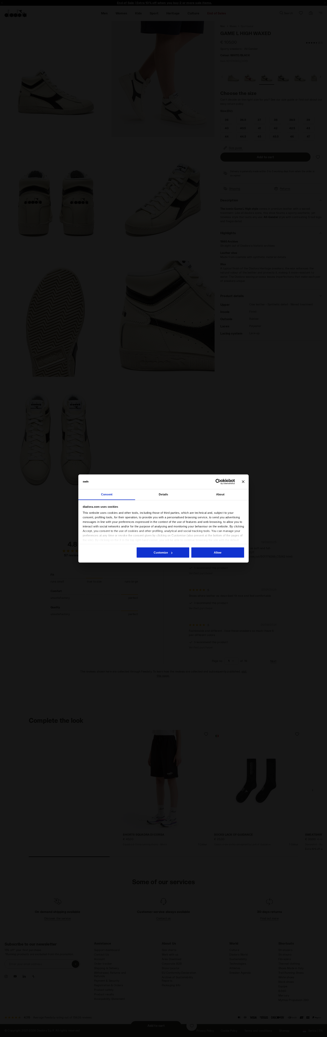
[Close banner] (243, 481)
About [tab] (220, 494)
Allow (217, 552)
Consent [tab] (106, 494)
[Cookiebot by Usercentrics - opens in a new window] (218, 482)
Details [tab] (163, 494)
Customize (161, 552)
